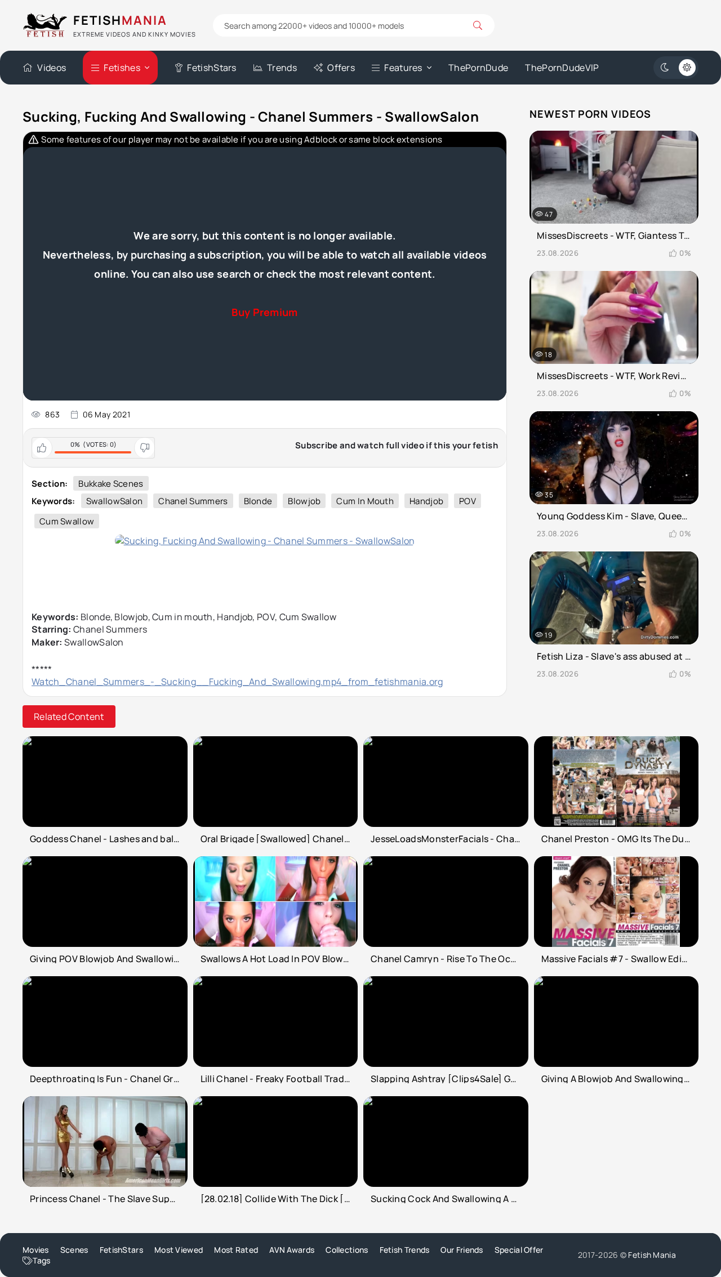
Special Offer (519, 1249)
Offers (341, 67)
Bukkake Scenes (110, 484)
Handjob (426, 501)
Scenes (74, 1249)
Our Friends (461, 1249)
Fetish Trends (405, 1249)
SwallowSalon (114, 501)
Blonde (258, 501)
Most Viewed (178, 1249)
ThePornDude (478, 67)
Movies (36, 1249)
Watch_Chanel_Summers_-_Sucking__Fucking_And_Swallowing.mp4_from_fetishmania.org (237, 681)
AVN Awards (291, 1249)
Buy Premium (264, 312)
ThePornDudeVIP (562, 67)
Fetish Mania (652, 1254)
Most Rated (236, 1249)
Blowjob (304, 501)
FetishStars (211, 67)
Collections (347, 1249)
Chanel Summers (193, 501)
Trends (282, 67)
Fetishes (122, 67)
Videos (51, 67)
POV (467, 501)
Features (403, 67)
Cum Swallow (66, 521)
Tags (41, 1260)
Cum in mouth (365, 501)
